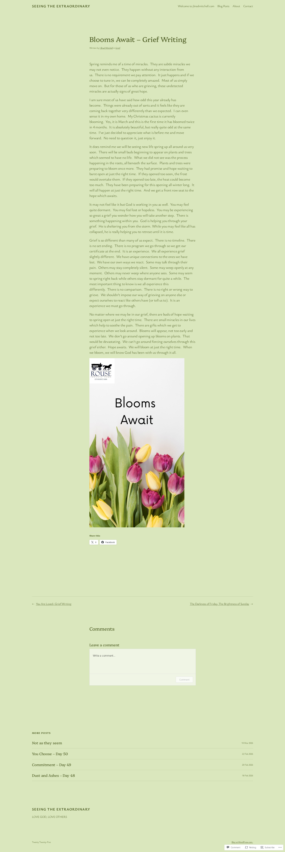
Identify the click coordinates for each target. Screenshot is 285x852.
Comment (184, 679)
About (236, 6)
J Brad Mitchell (106, 47)
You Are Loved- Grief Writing (53, 604)
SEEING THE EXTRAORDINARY (61, 6)
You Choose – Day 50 (50, 754)
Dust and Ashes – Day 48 (53, 775)
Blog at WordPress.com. (242, 842)
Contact (248, 6)
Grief (117, 47)
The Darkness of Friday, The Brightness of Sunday (219, 604)
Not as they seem (47, 743)
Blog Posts (223, 6)
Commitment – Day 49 (51, 765)
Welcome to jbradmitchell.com (196, 6)
